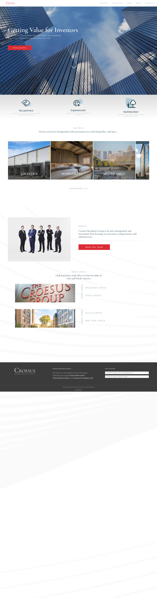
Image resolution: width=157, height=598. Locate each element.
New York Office (95, 321)
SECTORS (104, 3)
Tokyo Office (93, 295)
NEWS (138, 3)
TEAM (129, 3)
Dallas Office (93, 313)
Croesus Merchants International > (120, 372)
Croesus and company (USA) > (118, 376)
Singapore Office (95, 288)
